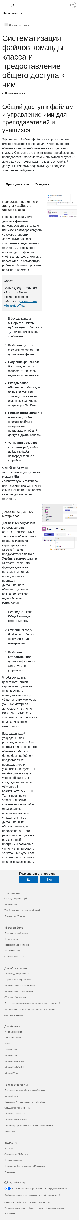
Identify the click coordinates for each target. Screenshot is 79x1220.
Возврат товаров (12, 950)
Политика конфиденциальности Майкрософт (25, 1166)
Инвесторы (9, 1171)
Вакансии (8, 1148)
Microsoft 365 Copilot (14, 1067)
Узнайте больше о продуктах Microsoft (22, 910)
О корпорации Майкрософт (17, 1154)
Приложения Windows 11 (16, 916)
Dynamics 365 (10, 1049)
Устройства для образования (17, 979)
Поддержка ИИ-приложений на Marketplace (24, 1101)
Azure (7, 1043)
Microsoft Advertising (14, 1061)
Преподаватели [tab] (17, 184)
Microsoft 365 (10, 904)
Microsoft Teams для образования (20, 985)
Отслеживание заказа (14, 956)
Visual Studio (10, 1131)
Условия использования (15, 1208)
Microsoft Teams (11, 1073)
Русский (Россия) (17, 1182)
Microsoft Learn (11, 1095)
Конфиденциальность (40, 1202)
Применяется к (15, 93)
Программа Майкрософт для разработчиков (24, 1090)
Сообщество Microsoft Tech (17, 1107)
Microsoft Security (12, 1037)
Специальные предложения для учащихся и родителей (29, 1009)
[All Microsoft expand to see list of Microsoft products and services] (4, 5)
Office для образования (15, 997)
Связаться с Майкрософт (16, 1202)
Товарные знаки (36, 1208)
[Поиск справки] (13, 5)
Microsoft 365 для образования (18, 991)
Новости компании (13, 1160)
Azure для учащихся (13, 1014)
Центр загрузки (11, 938)
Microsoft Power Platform (15, 1119)
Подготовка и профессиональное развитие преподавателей (32, 1003)
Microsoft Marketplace (14, 1113)
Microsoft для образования (16, 973)
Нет (49, 879)
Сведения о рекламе (55, 1208)
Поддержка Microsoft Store (16, 944)
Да (28, 879)
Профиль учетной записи (16, 933)
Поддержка (11, 13)
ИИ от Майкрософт (13, 1031)
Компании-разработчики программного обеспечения (28, 1125)
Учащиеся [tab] (42, 184)
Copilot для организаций (15, 898)
